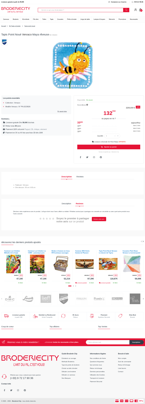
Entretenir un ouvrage (69, 358)
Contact (120, 371)
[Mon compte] (135, 10)
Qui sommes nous (96, 365)
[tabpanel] (13, 266)
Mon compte (122, 358)
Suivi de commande (124, 361)
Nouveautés (134, 19)
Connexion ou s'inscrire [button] (118, 2)
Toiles (44, 19)
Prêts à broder (72, 19)
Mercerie (112, 19)
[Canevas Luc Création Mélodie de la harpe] (13, 264)
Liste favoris (122, 368)
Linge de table (85, 19)
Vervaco (27, 34)
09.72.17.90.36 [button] (138, 2)
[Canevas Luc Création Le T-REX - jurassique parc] (37, 264)
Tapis (51, 19)
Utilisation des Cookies (97, 375)
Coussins (60, 19)
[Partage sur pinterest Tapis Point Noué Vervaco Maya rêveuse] (100, 157)
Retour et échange (96, 368)
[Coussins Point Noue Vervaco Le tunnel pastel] (132, 264)
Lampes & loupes (99, 19)
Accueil (3, 26)
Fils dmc (36, 19)
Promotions (122, 19)
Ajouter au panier (110, 147)
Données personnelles (97, 371)
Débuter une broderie (69, 371)
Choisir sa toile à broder (69, 368)
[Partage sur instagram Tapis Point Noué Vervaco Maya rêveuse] (94, 157)
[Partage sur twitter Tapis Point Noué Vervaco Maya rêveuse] (87, 157)
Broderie (15, 19)
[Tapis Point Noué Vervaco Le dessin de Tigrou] (108, 264)
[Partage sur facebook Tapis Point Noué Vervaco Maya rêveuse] (80, 157)
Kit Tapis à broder (14, 26)
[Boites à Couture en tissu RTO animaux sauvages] (61, 264)
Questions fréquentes (97, 361)
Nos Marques (66, 378)
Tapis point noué (29, 26)
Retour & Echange (124, 365)
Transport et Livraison (97, 378)
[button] (87, 105)
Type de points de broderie (70, 365)
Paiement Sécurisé (96, 381)
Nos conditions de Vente (98, 358)
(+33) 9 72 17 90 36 (21, 378)
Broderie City (16, 401)
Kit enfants (25, 19)
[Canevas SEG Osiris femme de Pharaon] (84, 264)
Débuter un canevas (68, 375)
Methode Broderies (68, 361)
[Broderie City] (15, 10)
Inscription (136, 342)
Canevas (6, 19)
